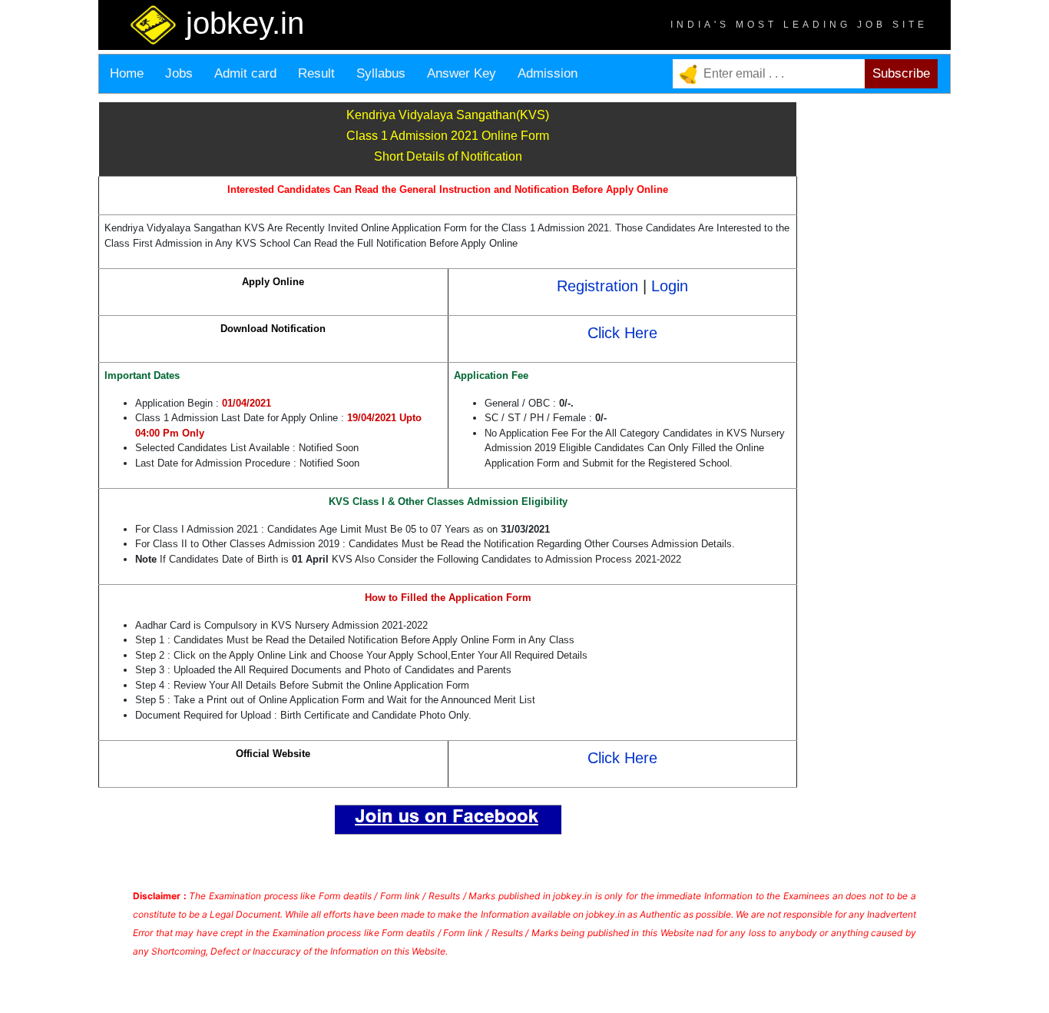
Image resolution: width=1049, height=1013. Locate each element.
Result (316, 73)
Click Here (622, 332)
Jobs (179, 73)
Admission (547, 73)
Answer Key (461, 73)
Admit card (245, 73)
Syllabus (380, 73)
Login (669, 285)
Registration (597, 285)
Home (127, 73)
